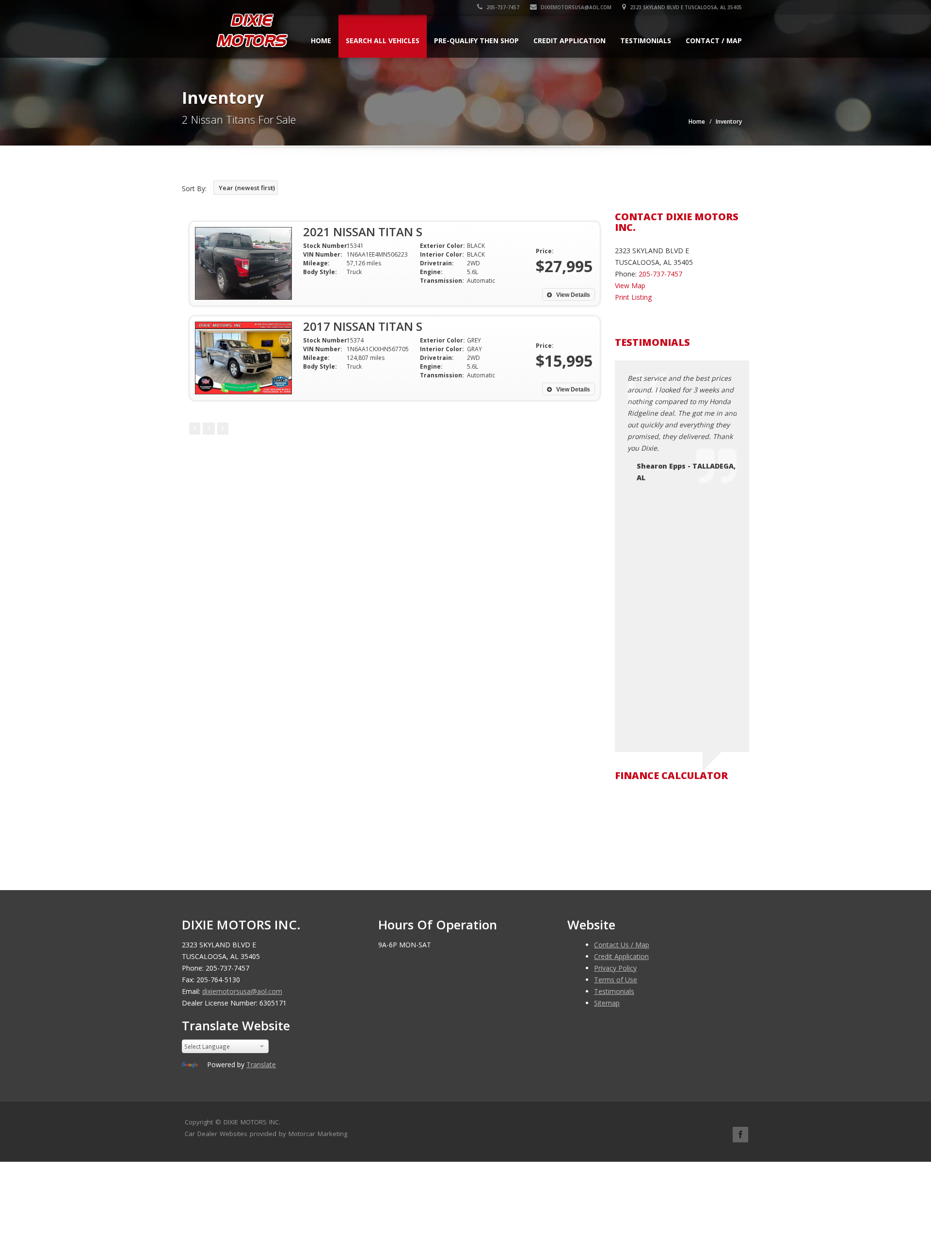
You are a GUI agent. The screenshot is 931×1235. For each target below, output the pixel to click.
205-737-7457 (502, 7)
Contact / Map (714, 40)
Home (321, 40)
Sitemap (607, 1003)
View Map (630, 285)
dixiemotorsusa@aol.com (575, 7)
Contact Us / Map (621, 944)
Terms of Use (615, 979)
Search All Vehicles (382, 40)
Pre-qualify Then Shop (476, 40)
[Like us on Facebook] (740, 1134)
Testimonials (645, 40)
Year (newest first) (247, 187)
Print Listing (633, 297)
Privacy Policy (615, 968)
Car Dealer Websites (216, 1133)
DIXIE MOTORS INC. (252, 1122)
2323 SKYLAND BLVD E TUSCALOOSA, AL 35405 (685, 7)
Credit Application (569, 40)
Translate (261, 1064)
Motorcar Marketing (318, 1133)
